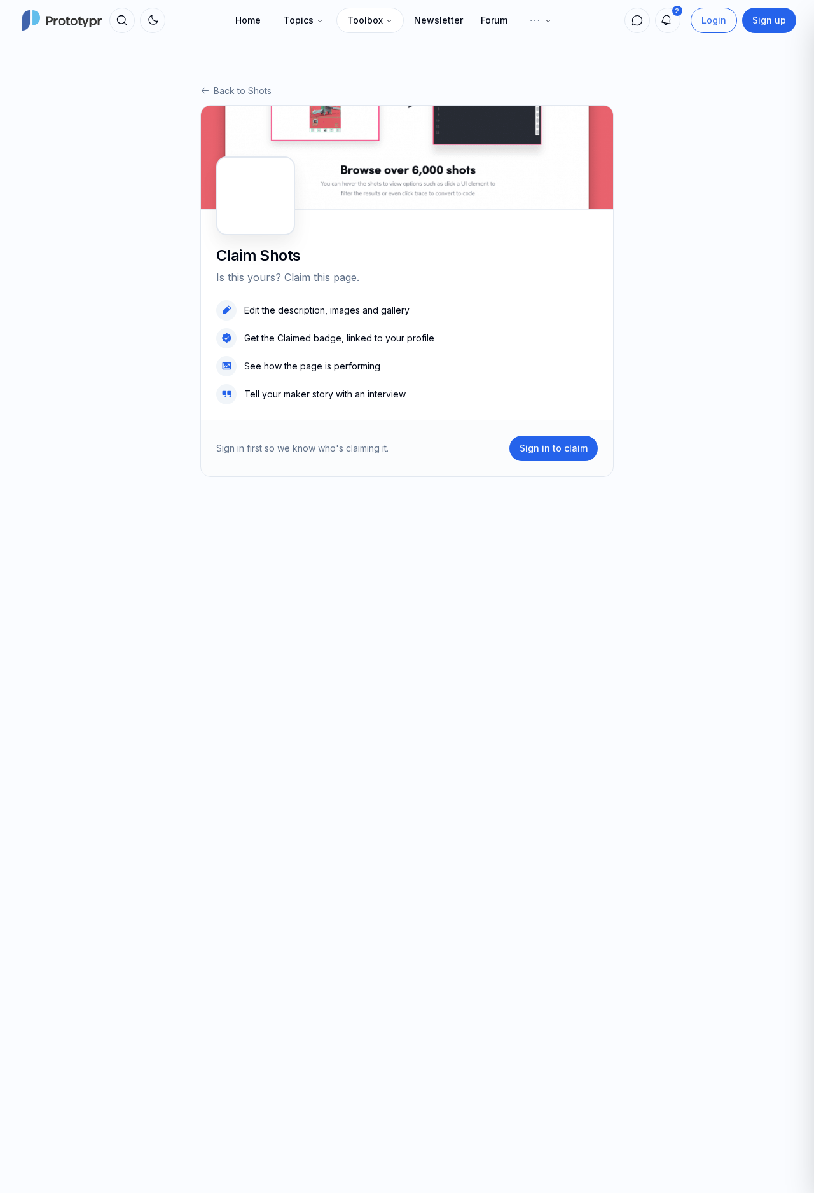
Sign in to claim (554, 448)
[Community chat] (637, 20)
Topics (299, 20)
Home (248, 20)
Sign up (769, 20)
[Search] (122, 20)
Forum (494, 20)
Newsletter (438, 20)
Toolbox (365, 20)
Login (713, 20)
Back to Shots (243, 90)
